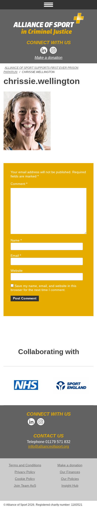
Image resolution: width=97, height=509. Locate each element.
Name (16, 240)
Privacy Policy (25, 472)
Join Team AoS (25, 485)
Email (16, 255)
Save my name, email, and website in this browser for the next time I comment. (43, 288)
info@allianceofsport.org (48, 446)
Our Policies (70, 479)
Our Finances (70, 472)
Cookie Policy (25, 479)
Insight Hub (69, 485)
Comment (19, 184)
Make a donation (48, 58)
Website (17, 270)
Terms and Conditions (25, 465)
